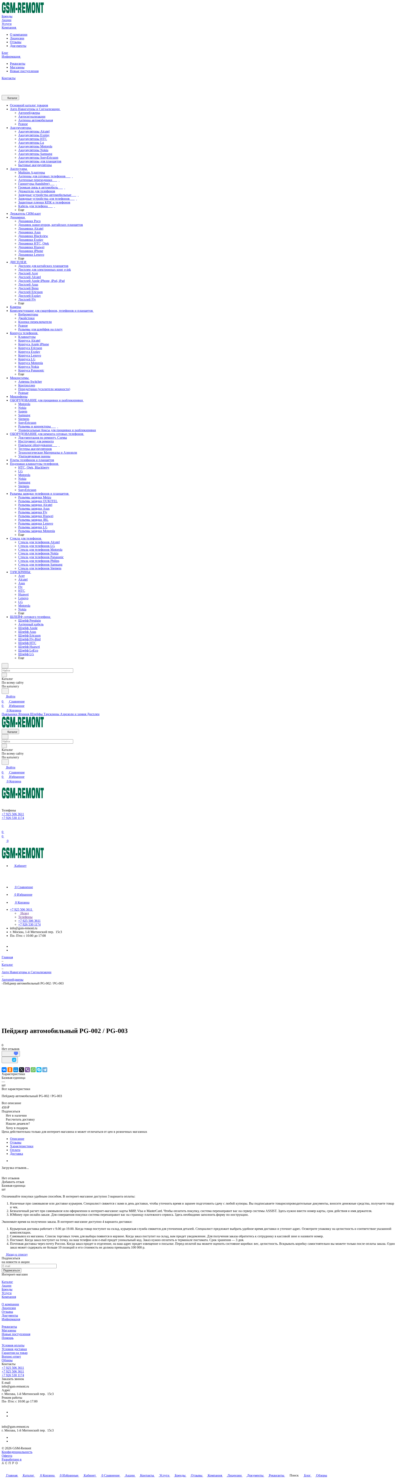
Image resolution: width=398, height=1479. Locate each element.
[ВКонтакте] (4, 1069)
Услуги (7, 1293)
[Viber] (27, 1069)
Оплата (15, 1150)
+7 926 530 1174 (13, 1375)
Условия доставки (14, 1349)
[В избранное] (11, 1054)
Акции (6, 1285)
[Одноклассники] (9, 1069)
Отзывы (15, 42)
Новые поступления (24, 71)
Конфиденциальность (17, 1452)
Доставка (16, 1153)
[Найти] (5, 691)
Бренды (7, 1289)
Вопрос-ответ (11, 1356)
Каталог (7, 1282)
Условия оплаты (13, 1345)
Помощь (7, 1338)
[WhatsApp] (33, 1069)
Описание (17, 1138)
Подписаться (11, 1270)
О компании (18, 34)
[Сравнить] (10, 1060)
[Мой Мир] (15, 1069)
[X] (21, 1069)
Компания (9, 1297)
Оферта (7, 1455)
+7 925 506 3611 (13, 1367)
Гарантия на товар (15, 1353)
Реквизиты (17, 63)
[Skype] (38, 1069)
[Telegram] (44, 1069)
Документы (18, 46)
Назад (24, 913)
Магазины (17, 67)
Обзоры (7, 1360)
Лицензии (17, 38)
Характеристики (21, 1146)
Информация (11, 1319)
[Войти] (3, 827)
